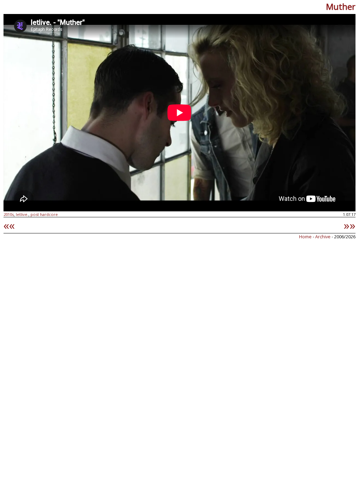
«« (9, 225)
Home (305, 236)
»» (349, 225)
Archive (323, 236)
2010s (9, 214)
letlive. (22, 214)
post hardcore (44, 214)
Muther (340, 6)
